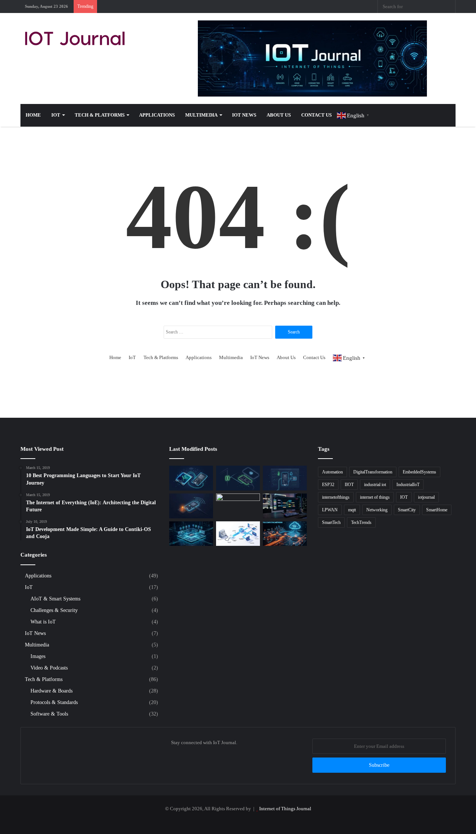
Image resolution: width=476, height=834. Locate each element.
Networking (376, 509)
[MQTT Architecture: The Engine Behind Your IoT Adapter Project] (238, 533)
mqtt (352, 509)
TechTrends (361, 522)
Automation (332, 472)
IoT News (244, 115)
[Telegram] (338, 6)
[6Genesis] (238, 505)
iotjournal (426, 497)
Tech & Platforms (100, 115)
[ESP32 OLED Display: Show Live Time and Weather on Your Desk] (191, 478)
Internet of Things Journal (285, 808)
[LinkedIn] (305, 6)
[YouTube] (316, 6)
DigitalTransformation (372, 472)
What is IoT (43, 622)
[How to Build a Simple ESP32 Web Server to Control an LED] (191, 505)
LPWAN (330, 509)
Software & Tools (49, 714)
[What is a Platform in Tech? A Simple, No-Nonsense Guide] (191, 533)
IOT (404, 497)
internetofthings (336, 497)
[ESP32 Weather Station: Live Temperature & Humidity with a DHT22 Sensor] (285, 478)
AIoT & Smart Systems (55, 599)
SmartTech (331, 522)
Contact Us (316, 115)
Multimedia (201, 115)
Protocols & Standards (54, 702)
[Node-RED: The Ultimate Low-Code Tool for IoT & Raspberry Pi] (285, 505)
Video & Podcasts (49, 668)
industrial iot (375, 484)
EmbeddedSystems (419, 472)
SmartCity (407, 509)
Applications (157, 115)
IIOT (349, 484)
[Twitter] (293, 6)
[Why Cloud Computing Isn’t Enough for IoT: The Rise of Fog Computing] (285, 533)
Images (37, 656)
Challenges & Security (54, 610)
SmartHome (436, 509)
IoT (55, 115)
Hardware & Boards (51, 691)
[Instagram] (327, 6)
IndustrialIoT (407, 484)
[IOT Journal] (74, 38)
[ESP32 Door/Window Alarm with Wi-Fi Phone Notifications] (238, 478)
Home (33, 115)
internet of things (375, 497)
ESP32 (328, 484)
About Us (279, 115)
